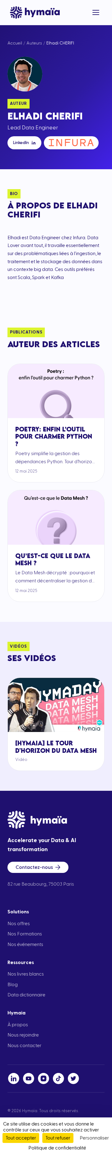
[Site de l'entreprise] (71, 142)
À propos (17, 1024)
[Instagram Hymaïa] (43, 1078)
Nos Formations (24, 933)
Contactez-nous (34, 867)
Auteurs (34, 43)
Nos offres (18, 923)
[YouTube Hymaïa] (28, 1078)
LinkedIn (21, 143)
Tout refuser (57, 1137)
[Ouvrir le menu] (96, 12)
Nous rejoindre (23, 1034)
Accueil (14, 43)
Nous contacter (24, 1045)
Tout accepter (21, 1137)
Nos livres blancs (25, 974)
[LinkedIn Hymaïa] (13, 1078)
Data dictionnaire (26, 994)
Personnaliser (94, 1137)
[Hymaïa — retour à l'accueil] (35, 12)
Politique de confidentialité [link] (57, 1147)
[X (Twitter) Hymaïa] (73, 1078)
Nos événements (25, 944)
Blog (12, 984)
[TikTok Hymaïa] (58, 1078)
